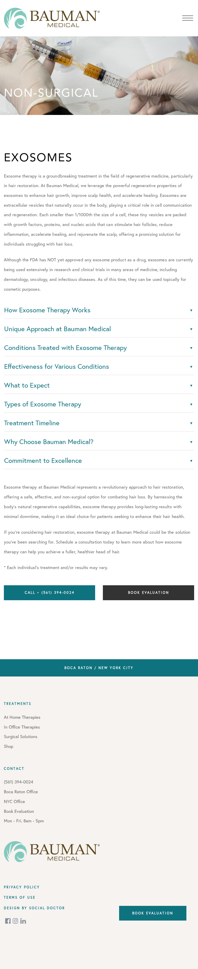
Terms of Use (20, 897)
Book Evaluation (148, 592)
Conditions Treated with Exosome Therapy (65, 347)
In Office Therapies (22, 727)
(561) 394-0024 (18, 781)
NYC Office (14, 801)
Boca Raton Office (21, 791)
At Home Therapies (22, 717)
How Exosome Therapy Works (47, 310)
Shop (8, 746)
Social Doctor (47, 908)
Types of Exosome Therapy (42, 404)
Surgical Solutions (20, 736)
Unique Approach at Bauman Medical (57, 328)
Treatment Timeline (32, 423)
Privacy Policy (22, 887)
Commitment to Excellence (43, 460)
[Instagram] (16, 921)
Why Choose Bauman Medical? (49, 441)
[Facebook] (8, 921)
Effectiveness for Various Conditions (56, 366)
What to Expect (27, 385)
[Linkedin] (23, 921)
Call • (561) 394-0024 (50, 592)
